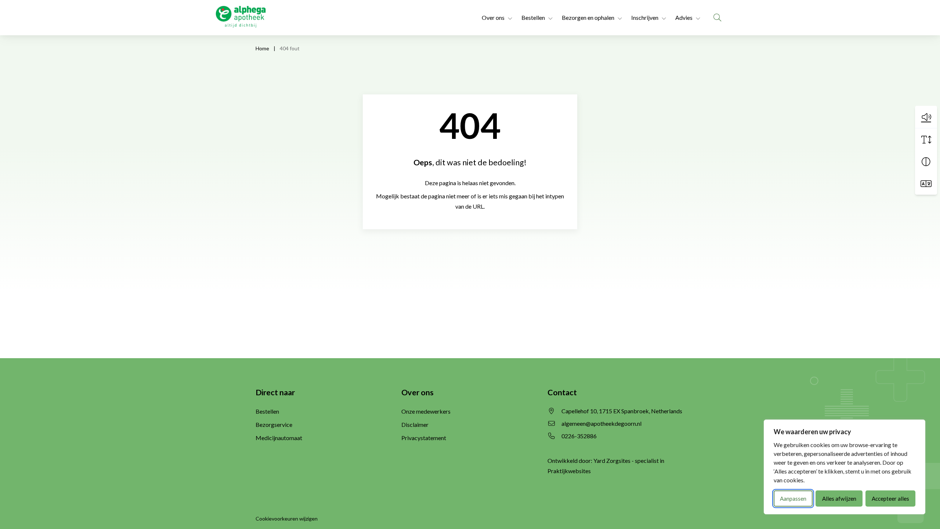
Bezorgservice (274, 424)
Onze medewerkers (426, 411)
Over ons (493, 17)
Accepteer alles (890, 498)
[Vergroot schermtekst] (926, 140)
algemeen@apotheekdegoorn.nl (601, 423)
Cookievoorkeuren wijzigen (287, 518)
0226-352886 (579, 435)
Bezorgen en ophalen (588, 17)
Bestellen (533, 17)
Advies (684, 17)
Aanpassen (793, 498)
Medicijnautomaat (279, 437)
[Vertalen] (926, 184)
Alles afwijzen (839, 498)
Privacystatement (423, 437)
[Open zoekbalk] (717, 17)
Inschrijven (644, 17)
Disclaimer (415, 424)
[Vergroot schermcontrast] (926, 162)
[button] (926, 117)
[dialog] (844, 467)
